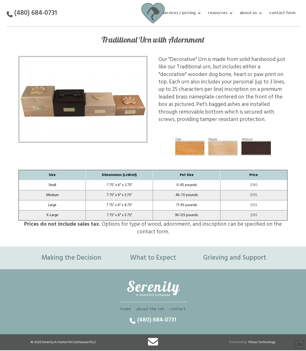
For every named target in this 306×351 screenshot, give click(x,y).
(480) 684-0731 (35, 13)
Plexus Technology (261, 342)
